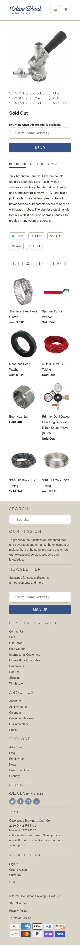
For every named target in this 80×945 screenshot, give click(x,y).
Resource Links (19, 770)
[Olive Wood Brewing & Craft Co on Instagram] (28, 801)
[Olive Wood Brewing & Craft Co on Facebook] (20, 801)
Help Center (17, 649)
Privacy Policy (18, 910)
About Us (15, 701)
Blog (12, 753)
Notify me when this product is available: (35, 124)
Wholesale (16, 683)
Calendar (15, 712)
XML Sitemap (18, 903)
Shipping (15, 677)
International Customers (24, 654)
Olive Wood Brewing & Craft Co (39, 896)
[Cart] (66, 9)
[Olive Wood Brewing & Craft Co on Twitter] (12, 801)
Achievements (18, 707)
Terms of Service (20, 918)
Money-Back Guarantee (24, 660)
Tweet (19, 236)
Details (52, 164)
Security (14, 776)
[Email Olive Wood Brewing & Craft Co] (36, 801)
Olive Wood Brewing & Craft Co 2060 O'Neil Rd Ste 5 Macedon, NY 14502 (29, 825)
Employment (17, 758)
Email (36, 246)
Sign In (13, 864)
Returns (14, 672)
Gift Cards (15, 643)
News (12, 764)
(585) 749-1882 (33, 793)
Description (17, 164)
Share (38, 236)
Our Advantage (19, 724)
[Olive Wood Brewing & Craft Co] (25, 11)
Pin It (57, 236)
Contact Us (16, 631)
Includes (36, 164)
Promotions (16, 666)
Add (18, 246)
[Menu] (55, 9)
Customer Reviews (21, 718)
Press (13, 730)
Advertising (16, 747)
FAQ (12, 637)
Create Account (19, 869)
